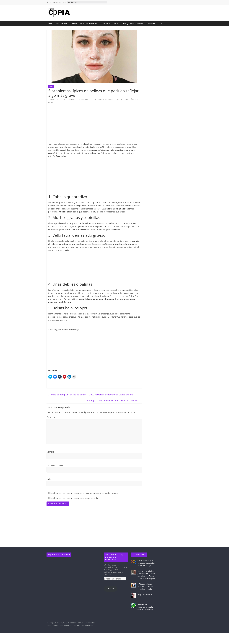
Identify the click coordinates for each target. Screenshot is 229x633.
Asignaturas (61, 23)
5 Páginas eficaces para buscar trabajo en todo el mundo (145, 586)
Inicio (50, 23)
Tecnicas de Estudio (89, 23)
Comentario (53, 417)
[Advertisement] (93, 124)
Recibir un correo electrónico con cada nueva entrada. (73, 498)
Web (49, 479)
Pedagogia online (111, 23)
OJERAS (126, 99)
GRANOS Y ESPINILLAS (115, 99)
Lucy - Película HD (145, 594)
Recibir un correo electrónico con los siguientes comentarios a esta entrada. (83, 493)
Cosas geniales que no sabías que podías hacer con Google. (146, 563)
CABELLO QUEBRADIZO (99, 99)
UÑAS (132, 99)
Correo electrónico (55, 465)
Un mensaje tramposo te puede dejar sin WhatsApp (145, 607)
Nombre (50, 452)
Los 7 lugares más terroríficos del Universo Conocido (113, 400)
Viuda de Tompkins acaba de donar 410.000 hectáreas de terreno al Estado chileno (90, 394)
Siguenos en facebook (59, 554)
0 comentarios (83, 99)
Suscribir (110, 588)
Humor (151, 23)
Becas (74, 23)
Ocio (160, 23)
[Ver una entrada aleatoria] (180, 23)
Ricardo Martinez (69, 99)
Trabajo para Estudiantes (134, 23)
